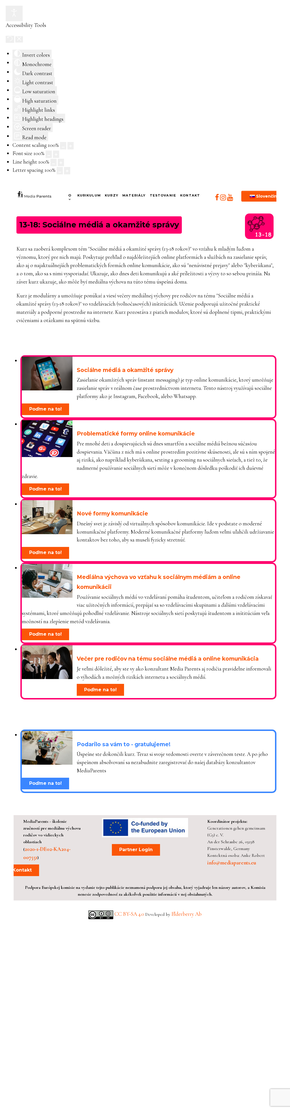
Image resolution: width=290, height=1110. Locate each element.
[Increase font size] (56, 154)
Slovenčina (267, 196)
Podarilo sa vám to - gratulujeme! (123, 744)
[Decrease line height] (53, 162)
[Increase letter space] (67, 170)
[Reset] (10, 39)
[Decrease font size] (49, 154)
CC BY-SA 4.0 (129, 914)
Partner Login (136, 849)
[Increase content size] (70, 145)
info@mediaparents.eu (231, 862)
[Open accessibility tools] (14, 13)
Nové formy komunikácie (112, 513)
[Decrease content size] (63, 145)
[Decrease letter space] (60, 170)
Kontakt (22, 870)
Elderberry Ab (186, 914)
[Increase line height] (61, 162)
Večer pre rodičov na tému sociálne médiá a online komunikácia (168, 658)
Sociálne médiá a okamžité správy (125, 370)
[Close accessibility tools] (19, 39)
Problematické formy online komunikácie (136, 433)
